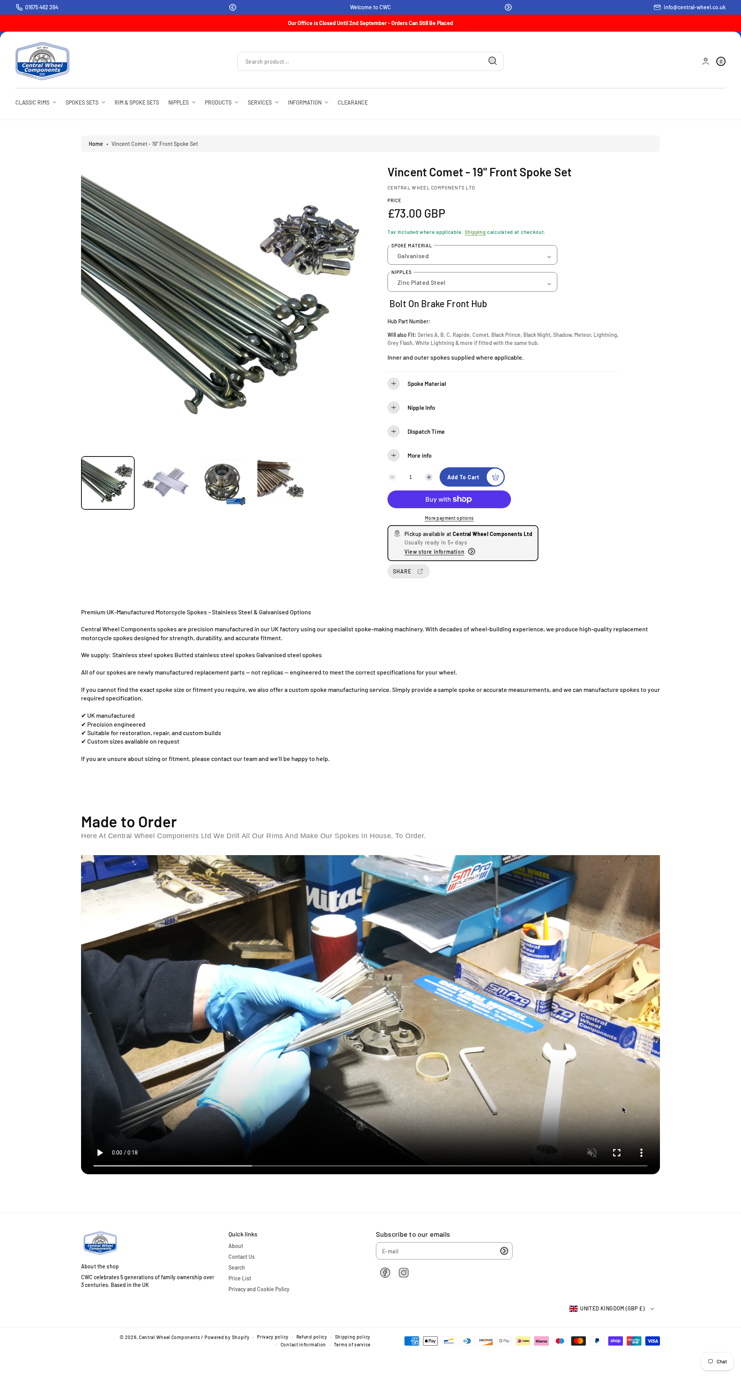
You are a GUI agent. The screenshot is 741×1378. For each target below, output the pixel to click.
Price (394, 200)
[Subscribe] (504, 1251)
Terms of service (352, 1344)
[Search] (492, 60)
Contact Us (241, 1256)
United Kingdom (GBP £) (612, 1308)
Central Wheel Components (169, 1337)
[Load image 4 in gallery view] (281, 483)
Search (236, 1267)
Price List (239, 1278)
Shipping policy (353, 1336)
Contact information (303, 1344)
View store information (434, 551)
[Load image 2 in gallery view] (165, 483)
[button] (232, 7)
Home (96, 143)
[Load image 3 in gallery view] (223, 483)
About (235, 1246)
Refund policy (311, 1336)
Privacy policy (273, 1336)
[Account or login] (706, 61)
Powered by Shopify (227, 1337)
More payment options (449, 518)
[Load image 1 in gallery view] (108, 483)
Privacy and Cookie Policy (258, 1289)
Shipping (475, 232)
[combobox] (370, 61)
